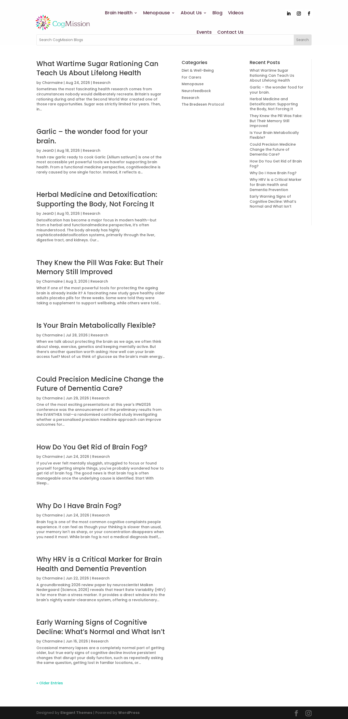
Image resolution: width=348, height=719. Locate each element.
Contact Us (230, 32)
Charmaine (52, 82)
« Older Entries (49, 683)
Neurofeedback (196, 90)
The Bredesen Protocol (203, 104)
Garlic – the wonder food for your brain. (276, 90)
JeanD (48, 150)
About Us (191, 12)
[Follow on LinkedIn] (289, 13)
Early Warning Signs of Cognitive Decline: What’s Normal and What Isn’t (100, 627)
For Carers (191, 77)
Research (102, 82)
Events (204, 32)
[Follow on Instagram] (299, 13)
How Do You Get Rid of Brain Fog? (91, 447)
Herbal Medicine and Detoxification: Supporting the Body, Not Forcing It (96, 199)
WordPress (129, 712)
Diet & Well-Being (198, 70)
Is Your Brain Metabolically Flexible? (96, 325)
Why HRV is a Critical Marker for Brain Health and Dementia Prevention (99, 564)
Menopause (156, 12)
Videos (236, 12)
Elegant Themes (76, 712)
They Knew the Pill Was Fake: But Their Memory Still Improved (99, 267)
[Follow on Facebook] (309, 13)
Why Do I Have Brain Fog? (78, 505)
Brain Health (118, 12)
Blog (217, 12)
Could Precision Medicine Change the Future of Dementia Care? (100, 384)
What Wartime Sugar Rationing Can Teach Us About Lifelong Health (97, 68)
